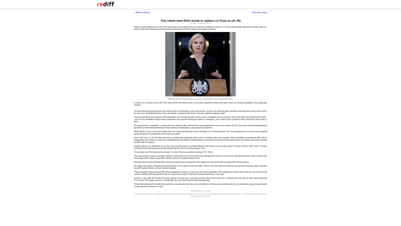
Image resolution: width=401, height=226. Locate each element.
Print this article (259, 12)
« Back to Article (142, 12)
